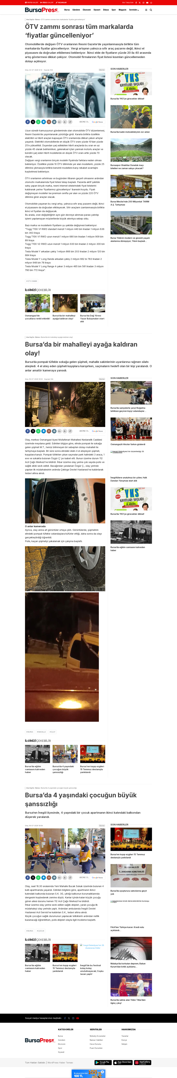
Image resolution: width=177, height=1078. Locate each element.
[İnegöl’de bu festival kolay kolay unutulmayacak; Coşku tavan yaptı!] (92, 953)
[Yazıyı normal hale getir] (70, 122)
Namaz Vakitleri (96, 1040)
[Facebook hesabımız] (136, 3)
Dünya (106, 9)
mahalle (42, 732)
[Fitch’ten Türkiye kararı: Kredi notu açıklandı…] (131, 912)
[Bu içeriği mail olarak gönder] (49, 122)
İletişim (124, 1044)
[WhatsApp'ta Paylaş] (38, 122)
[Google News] (97, 122)
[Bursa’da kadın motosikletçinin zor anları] (131, 116)
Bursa (67, 9)
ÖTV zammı (32, 281)
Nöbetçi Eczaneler (98, 1036)
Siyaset (97, 9)
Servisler (133, 9)
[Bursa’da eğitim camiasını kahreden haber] (37, 754)
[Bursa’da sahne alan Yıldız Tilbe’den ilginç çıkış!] (131, 984)
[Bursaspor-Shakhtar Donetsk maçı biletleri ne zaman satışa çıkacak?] (131, 150)
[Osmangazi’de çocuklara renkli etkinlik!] (37, 303)
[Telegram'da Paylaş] (43, 122)
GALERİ (32, 2)
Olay (53, 732)
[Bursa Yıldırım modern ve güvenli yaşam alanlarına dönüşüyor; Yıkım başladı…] (131, 222)
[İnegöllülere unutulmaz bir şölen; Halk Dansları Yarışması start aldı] (131, 462)
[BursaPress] (42, 11)
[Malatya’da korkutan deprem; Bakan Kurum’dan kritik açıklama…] (131, 948)
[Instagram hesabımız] (143, 3)
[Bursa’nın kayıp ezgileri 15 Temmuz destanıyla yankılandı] (92, 754)
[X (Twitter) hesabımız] (140, 3)
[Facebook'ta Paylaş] (27, 122)
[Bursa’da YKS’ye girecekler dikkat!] (131, 83)
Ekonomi (87, 9)
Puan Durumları (96, 1048)
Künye (124, 1040)
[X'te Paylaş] (33, 122)
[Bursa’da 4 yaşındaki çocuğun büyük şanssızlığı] (65, 754)
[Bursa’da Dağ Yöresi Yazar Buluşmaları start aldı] (92, 303)
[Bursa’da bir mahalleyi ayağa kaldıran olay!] (65, 303)
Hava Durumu (95, 1044)
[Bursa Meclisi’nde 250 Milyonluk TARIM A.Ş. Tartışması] (131, 186)
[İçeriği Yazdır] (54, 122)
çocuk (41, 931)
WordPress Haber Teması (60, 1062)
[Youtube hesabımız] (147, 3)
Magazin (122, 9)
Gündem (76, 9)
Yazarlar (125, 1036)
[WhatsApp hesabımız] (151, 3)
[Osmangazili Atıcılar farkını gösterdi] (131, 429)
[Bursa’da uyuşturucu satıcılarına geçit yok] (131, 875)
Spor (114, 9)
